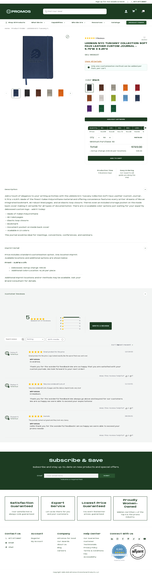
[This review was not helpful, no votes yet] (130, 376)
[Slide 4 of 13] (49, 93)
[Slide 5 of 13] (61, 93)
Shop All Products (16, 22)
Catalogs (115, 22)
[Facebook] (123, 539)
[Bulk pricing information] (145, 128)
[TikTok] (134, 539)
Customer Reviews (15, 294)
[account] (126, 11)
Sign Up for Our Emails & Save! (110, 2)
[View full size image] (67, 36)
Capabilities (57, 22)
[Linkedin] (112, 539)
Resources (97, 22)
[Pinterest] (128, 539)
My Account (37, 541)
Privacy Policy (90, 547)
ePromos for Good (66, 538)
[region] (94, 38)
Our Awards (63, 541)
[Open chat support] (143, 11)
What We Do (37, 22)
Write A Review (100, 326)
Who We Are (77, 22)
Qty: (92, 137)
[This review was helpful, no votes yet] (126, 376)
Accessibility (90, 557)
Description (11, 189)
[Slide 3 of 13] (38, 93)
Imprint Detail (12, 248)
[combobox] (35, 339)
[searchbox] (12, 339)
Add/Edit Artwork (116, 119)
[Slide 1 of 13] (16, 93)
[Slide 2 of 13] (27, 93)
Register (35, 538)
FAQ (85, 554)
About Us (62, 544)
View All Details (93, 62)
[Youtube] (145, 539)
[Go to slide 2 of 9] (70, 93)
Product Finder (136, 22)
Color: (92, 80)
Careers (61, 551)
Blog (59, 547)
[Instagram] (117, 539)
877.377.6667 (139, 2)
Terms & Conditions (94, 551)
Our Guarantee (91, 538)
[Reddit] (139, 539)
